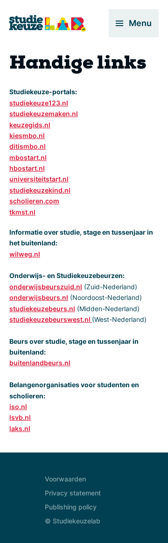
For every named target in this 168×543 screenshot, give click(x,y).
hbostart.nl (27, 168)
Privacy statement (73, 493)
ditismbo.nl (27, 146)
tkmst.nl (22, 212)
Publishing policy (71, 507)
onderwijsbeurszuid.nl (45, 287)
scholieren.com (34, 201)
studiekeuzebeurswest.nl (50, 319)
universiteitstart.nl (39, 179)
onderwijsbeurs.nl (38, 297)
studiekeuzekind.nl (39, 190)
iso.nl (18, 407)
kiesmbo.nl (27, 135)
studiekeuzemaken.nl (43, 114)
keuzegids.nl (29, 125)
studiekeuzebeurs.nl (42, 309)
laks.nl (19, 428)
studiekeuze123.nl (38, 103)
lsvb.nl (20, 417)
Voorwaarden (65, 479)
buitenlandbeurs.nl (39, 363)
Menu (140, 23)
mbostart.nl (28, 157)
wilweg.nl (24, 254)
